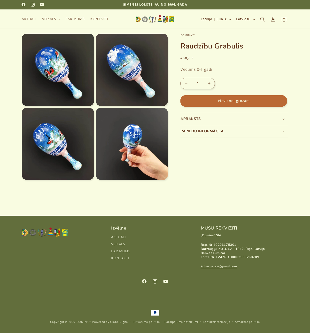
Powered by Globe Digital (110, 322)
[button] (50, 19)
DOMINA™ (84, 322)
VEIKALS (118, 244)
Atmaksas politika (247, 321)
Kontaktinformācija (216, 321)
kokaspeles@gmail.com (219, 266)
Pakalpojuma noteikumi (181, 321)
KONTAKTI (120, 258)
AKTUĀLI (118, 237)
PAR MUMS (120, 251)
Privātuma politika (146, 321)
